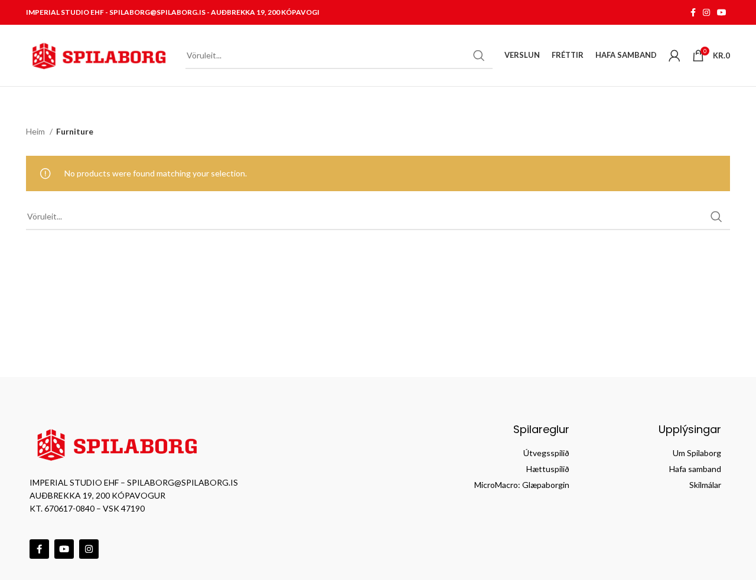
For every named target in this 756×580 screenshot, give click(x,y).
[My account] (674, 55)
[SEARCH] (479, 55)
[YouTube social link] (721, 12)
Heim (36, 131)
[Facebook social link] (693, 12)
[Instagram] (89, 549)
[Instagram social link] (706, 12)
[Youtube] (64, 549)
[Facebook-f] (39, 549)
